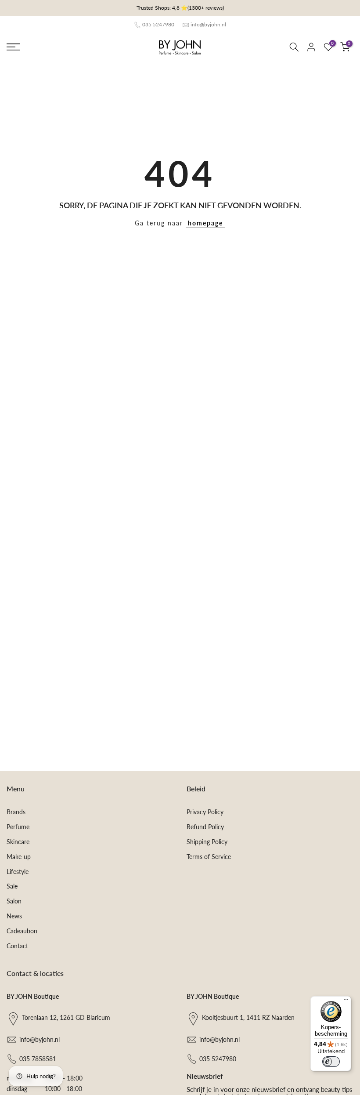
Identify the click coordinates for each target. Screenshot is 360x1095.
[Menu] (346, 1001)
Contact (17, 946)
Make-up (19, 856)
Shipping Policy (207, 841)
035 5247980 (158, 24)
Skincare (18, 841)
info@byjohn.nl (208, 24)
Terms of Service (209, 856)
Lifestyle (18, 871)
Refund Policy (205, 826)
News (14, 916)
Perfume (18, 826)
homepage (205, 223)
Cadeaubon (22, 931)
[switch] (331, 1061)
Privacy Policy (205, 812)
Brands (16, 812)
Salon (14, 901)
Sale (12, 886)
